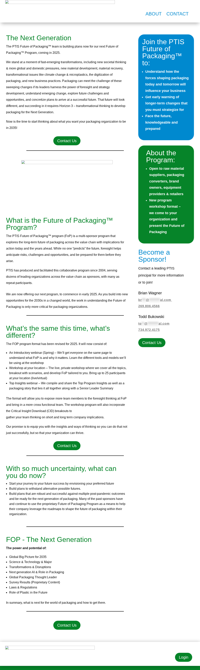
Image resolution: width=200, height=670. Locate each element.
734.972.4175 (149, 329)
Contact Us (67, 141)
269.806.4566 (149, 306)
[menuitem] (153, 14)
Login (183, 657)
